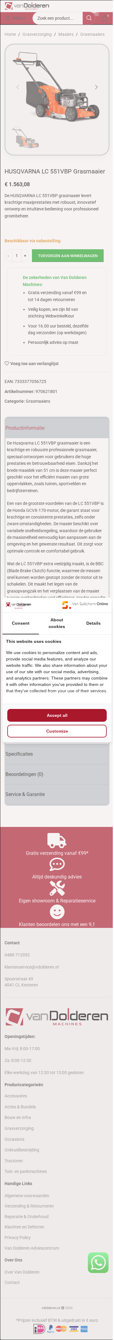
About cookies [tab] (57, 623)
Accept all (57, 715)
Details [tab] (93, 623)
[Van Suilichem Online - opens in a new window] (85, 605)
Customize (57, 731)
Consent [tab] (20, 623)
